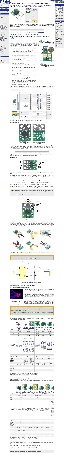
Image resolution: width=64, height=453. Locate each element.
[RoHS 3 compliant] (28, 12)
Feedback (2, 7)
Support (18, 451)
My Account (54, 0)
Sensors (2, 36)
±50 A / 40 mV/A (43, 347)
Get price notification (34, 22)
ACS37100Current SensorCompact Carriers (18, 392)
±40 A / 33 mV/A (30, 409)
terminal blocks (30, 224)
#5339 (18, 114)
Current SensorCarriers (19, 327)
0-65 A (38, 101)
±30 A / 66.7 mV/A (25, 344)
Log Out (57, 0)
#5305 (18, 107)
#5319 (18, 101)
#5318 (18, 100)
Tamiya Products (3, 48)
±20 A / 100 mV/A (53, 410)
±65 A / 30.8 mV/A (53, 412)
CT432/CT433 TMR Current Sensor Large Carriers (60, 26)
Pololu (29, 9)
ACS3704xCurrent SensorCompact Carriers (31, 327)
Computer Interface (4, 27)
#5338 (18, 113)
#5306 (18, 108)
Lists (26, 451)
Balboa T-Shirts (3, 53)
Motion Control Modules (60, 41)
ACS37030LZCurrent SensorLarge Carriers (36, 392)
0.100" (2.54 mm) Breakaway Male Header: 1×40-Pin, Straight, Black (61, 7)
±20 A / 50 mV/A (53, 402)
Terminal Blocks (60, 29)
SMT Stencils (3, 12)
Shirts (1, 52)
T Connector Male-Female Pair (61, 18)
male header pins (23, 224)
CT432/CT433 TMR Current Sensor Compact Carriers (42, 5)
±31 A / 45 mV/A (37, 346)
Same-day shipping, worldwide (59, 2)
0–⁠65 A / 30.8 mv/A (53, 408)
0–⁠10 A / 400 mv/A (49, 348)
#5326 (18, 117)
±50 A (38, 96)
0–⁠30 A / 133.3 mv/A (54, 415)
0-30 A (38, 99)
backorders (27, 21)
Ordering (31, 3)
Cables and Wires (3, 26)
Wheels (2, 51)
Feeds (3, 61)
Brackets (2, 41)
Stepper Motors (3, 47)
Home (11, 451)
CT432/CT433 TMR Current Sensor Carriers (24, 5)
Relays (2, 35)
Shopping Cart (61, 0)
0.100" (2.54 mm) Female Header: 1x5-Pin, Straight (60, 13)
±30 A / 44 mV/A (25, 341)
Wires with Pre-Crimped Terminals (61, 34)
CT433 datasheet (20, 45)
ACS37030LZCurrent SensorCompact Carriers (30, 392)
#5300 (18, 102)
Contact (40, 451)
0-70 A (38, 109)
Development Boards (4, 29)
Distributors (29, 451)
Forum (13, 451)
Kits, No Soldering (3, 23)
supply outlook (35, 9)
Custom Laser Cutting (4, 11)
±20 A (38, 94)
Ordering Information (22, 451)
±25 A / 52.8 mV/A (18, 409)
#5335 (18, 112)
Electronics (2, 24)
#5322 (18, 115)
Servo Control (3, 37)
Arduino (2, 25)
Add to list (35, 21)
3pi (1, 18)
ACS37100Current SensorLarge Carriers (24, 392)
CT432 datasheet (13, 45)
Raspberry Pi (3, 34)
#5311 (18, 95)
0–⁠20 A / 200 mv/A (49, 349)
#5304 (18, 106)
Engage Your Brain (4, 59)
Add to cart (34, 20)
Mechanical (2, 39)
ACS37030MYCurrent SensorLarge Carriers (47, 392)
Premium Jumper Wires (60, 31)
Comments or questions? (4, 8)
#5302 (18, 104)
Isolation (2, 30)
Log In (51, 0)
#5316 (18, 98)
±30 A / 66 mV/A (43, 346)
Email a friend (4, 62)
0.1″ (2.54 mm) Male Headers (60, 36)
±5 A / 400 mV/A (49, 342)
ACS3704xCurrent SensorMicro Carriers (25, 327)
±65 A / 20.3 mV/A (30, 410)
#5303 (18, 105)
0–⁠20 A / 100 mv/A (53, 406)
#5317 (18, 99)
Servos (2, 46)
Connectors (3, 28)
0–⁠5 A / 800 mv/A (49, 347)
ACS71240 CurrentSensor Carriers (43, 327)
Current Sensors (12, 5)
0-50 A (38, 100)
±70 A (38, 97)
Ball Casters (3, 40)
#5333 (18, 111)
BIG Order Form (34, 451)
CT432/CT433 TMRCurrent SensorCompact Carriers (53, 392)
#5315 (18, 97)
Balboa (2, 19)
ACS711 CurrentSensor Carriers (37, 327)
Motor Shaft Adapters (4, 45)
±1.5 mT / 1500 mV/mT (19, 345)
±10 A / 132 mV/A (25, 340)
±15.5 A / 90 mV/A (37, 345)
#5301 (18, 103)
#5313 (18, 96)
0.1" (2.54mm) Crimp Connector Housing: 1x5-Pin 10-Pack (60, 15)
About (38, 451)
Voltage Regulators (4, 38)
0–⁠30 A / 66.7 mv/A (53, 407)
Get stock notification (34, 10)
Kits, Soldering (3, 22)
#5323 (18, 116)
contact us (40, 194)
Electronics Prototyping (60, 39)
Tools (2, 49)
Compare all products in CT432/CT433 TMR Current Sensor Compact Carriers (24, 34)
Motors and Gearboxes (60, 43)
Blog (15, 451)
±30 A (38, 95)
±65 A (38, 105)
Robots (1, 17)
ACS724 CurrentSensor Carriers (49, 327)
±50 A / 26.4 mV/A (43, 343)
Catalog (14, 3)
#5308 (18, 109)
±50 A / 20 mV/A (53, 403)
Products (2, 13)
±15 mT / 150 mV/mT (19, 346)
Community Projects (4, 60)
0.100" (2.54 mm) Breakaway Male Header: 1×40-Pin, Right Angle (61, 10)
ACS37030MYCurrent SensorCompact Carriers (41, 392)
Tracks (2, 50)
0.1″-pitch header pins (33, 252)
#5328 (18, 118)
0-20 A (38, 98)
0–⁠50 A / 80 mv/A (43, 349)
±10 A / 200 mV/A (25, 343)
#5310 (18, 94)
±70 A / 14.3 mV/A (53, 404)
